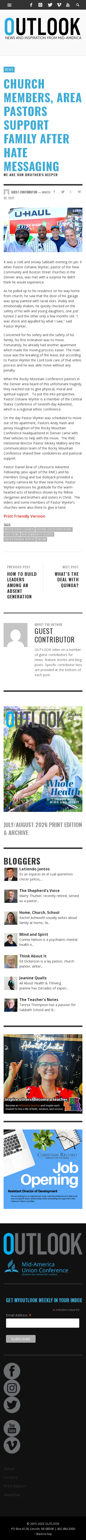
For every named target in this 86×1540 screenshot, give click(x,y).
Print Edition (15, 1486)
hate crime (12, 534)
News (9, 69)
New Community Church (37, 534)
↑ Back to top (43, 1534)
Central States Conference (54, 529)
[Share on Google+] (71, 191)
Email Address (19, 1315)
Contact (10, 1477)
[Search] (10, 5)
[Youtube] (67, 5)
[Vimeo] (58, 5)
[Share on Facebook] (54, 191)
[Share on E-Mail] (79, 191)
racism (41, 539)
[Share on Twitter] (62, 191)
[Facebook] (31, 5)
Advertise (12, 1494)
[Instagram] (40, 5)
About (9, 1468)
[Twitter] (49, 5)
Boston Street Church (19, 529)
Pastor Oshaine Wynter (20, 539)
